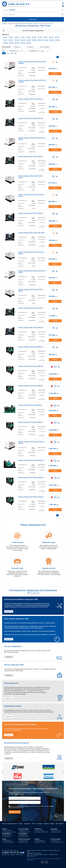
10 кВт (5, 37)
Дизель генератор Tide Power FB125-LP (31, 497)
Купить (55, 73)
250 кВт (40, 40)
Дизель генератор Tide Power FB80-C (30, 405)
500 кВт (11, 43)
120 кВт (22, 40)
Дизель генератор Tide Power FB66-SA (30, 385)
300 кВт (45, 40)
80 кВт (11, 40)
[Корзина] (62, 6)
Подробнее (8, 611)
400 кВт (57, 40)
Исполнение (41, 67)
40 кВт (40, 37)
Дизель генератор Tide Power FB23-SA (30, 118)
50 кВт (51, 37)
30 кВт (34, 37)
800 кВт (28, 43)
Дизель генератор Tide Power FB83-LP (30, 422)
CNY (15, 53)
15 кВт (11, 37)
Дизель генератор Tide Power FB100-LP (31, 477)
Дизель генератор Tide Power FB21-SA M (31, 232)
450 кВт (5, 43)
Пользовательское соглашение (52, 858)
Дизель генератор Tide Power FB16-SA (30, 99)
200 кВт (34, 40)
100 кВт (17, 40)
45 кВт (45, 37)
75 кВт (5, 40)
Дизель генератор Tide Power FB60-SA (30, 366)
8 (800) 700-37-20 (16, 4)
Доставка (39, 823)
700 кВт (22, 43)
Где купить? (27, 823)
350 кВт (51, 40)
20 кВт (22, 37)
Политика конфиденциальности (35, 858)
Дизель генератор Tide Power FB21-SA (30, 156)
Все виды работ (34, 593)
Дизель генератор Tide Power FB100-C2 (31, 460)
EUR (11, 53)
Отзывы (20, 823)
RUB (4, 53)
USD (7, 53)
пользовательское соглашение (22, 806)
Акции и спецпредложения (9, 823)
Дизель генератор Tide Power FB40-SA (30, 327)
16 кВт (16, 37)
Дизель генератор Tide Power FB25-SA (30, 213)
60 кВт (57, 37)
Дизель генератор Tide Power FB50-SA (30, 347)
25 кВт (28, 37)
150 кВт (28, 40)
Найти (62, 14)
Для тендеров (59, 823)
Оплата (34, 823)
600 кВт (17, 43)
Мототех (4, 4)
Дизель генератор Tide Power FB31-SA (30, 308)
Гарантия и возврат (48, 823)
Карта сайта (31, 860)
